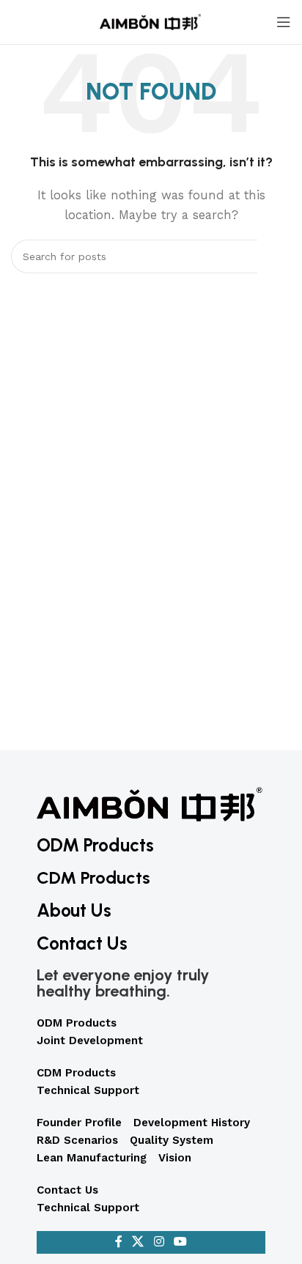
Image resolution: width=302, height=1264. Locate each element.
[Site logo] (151, 21)
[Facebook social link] (118, 1242)
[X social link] (138, 1242)
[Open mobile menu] (283, 22)
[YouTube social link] (180, 1242)
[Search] (274, 256)
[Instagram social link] (159, 1242)
